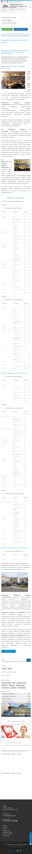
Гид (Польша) (22, 688)
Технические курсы (7, 701)
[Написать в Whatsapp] (21, 2)
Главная (3, 34)
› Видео (5, 825)
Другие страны (5, 675)
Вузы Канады (13, 672)
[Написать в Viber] (18, 2)
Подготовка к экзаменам (8, 696)
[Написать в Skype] (16, 2)
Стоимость (13, 688)
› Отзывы (5, 827)
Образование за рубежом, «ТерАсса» (18, 844)
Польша (9, 34)
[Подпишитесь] (4, 2)
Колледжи (4, 685)
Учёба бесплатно (21, 683)
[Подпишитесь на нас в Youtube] (2, 2)
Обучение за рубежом (8, 694)
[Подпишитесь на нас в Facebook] (7, 2)
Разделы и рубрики (21, 29)
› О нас (4, 829)
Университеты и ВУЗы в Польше (21, 34)
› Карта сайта (6, 836)
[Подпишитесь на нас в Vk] (10, 2)
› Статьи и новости (7, 834)
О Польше (11, 685)
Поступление (8, 651)
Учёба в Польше (6, 683)
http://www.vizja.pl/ (18, 66)
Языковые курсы (20, 685)
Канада (9, 668)
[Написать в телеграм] (13, 2)
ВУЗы (13, 683)
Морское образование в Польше (16, 721)
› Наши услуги (6, 830)
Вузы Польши (7, 29)
